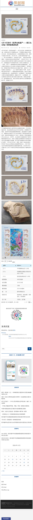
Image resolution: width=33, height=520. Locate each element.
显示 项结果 (6, 261)
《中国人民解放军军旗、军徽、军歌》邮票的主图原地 (15, 406)
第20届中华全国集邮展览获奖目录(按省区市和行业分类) (15, 417)
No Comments (14, 47)
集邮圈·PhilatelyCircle (6, 503)
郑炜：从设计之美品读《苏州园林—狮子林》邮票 (14, 411)
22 (24, 462)
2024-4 (19, 265)
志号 (4, 265)
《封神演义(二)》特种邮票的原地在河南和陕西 (13, 414)
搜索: (13, 262)
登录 (14, 330)
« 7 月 (2, 471)
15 (24, 459)
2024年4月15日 (5, 47)
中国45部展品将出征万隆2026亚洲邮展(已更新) (13, 408)
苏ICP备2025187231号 (19, 503)
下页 (29, 302)
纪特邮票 (3, 40)
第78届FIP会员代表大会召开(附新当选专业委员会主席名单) (16, 422)
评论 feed (3, 487)
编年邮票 (28, 47)
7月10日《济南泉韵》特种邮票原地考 (11, 419)
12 (12, 459)
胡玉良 (3, 438)
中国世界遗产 (23, 47)
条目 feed (3, 484)
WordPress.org (5, 490)
